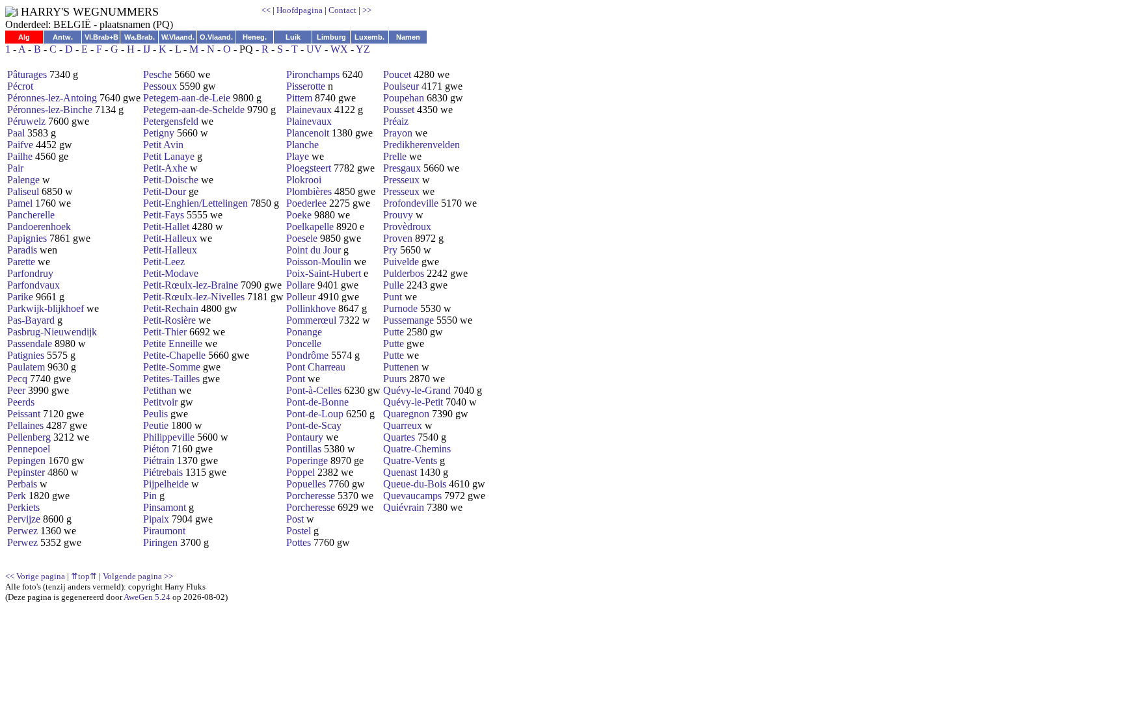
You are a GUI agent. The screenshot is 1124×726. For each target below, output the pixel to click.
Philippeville (168, 437)
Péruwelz (26, 121)
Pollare (300, 285)
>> (366, 10)
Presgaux (402, 168)
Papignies (27, 238)
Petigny (158, 132)
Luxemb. (369, 37)
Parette (21, 261)
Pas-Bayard (31, 320)
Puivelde (401, 261)
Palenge (23, 179)
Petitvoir (160, 402)
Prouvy (398, 214)
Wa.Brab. (139, 37)
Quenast (400, 472)
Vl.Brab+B (101, 37)
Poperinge (307, 460)
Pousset (398, 109)
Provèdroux (407, 226)
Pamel (20, 203)
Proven (397, 238)
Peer (16, 390)
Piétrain (158, 460)
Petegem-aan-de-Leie (186, 97)
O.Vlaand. (216, 37)
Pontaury (304, 437)
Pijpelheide (166, 483)
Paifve (20, 144)
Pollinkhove (311, 308)
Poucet (397, 74)
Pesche (157, 74)
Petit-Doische (170, 179)
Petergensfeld (170, 121)
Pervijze (23, 519)
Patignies (25, 355)
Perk (16, 495)
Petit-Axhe (165, 168)
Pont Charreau (315, 366)
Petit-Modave (170, 273)
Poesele (301, 238)
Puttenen (401, 366)
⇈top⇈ (84, 576)
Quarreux (402, 425)
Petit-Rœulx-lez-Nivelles (194, 296)
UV (314, 49)
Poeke (299, 214)
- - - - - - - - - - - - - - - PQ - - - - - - (245, 323)
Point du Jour (313, 249)
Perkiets (23, 507)
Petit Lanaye (168, 156)
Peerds (20, 402)
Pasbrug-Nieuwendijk (52, 331)
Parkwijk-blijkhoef (45, 308)
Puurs (395, 378)
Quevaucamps (412, 495)
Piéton (156, 448)
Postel (298, 530)
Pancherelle (31, 214)
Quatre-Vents (410, 460)
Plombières (309, 191)
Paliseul (23, 191)
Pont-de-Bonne (317, 402)
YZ (363, 49)
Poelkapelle (310, 226)
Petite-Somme (171, 366)
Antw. (63, 37)
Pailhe (20, 156)
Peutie (155, 425)
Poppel (300, 472)
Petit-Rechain (170, 308)
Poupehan (403, 97)
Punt (392, 296)
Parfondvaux (33, 285)
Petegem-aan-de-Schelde (194, 109)
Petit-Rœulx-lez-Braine (190, 285)
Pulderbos (403, 273)
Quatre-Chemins (417, 448)
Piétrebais (163, 472)
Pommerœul (311, 320)
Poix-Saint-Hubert (323, 273)
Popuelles (306, 483)
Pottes (298, 542)
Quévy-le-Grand (417, 390)
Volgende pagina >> (138, 576)
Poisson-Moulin (318, 261)
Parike (20, 296)
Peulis (155, 413)
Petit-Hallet (166, 226)
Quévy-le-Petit (413, 402)
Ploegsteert (308, 168)
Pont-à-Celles (313, 390)
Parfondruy (30, 273)
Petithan (159, 390)
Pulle (393, 285)
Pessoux (160, 86)
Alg (24, 37)
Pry (390, 249)
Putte (393, 331)
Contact (342, 10)
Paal (16, 132)
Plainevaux (309, 109)
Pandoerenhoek (39, 226)
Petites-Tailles (171, 378)
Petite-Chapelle (174, 355)
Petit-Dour (164, 191)
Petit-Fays (163, 214)
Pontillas (303, 448)
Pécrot (20, 86)
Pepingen (26, 460)
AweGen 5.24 (147, 597)
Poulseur (401, 86)
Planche (302, 144)
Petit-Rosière (169, 320)
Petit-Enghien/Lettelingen (195, 203)
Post (295, 519)
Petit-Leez (164, 261)
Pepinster (26, 472)
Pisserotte (305, 86)
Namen (408, 37)
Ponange (304, 331)
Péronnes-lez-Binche (49, 109)
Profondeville (410, 203)
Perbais (22, 483)
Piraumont (164, 530)
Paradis (22, 249)
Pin (150, 495)
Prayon (397, 132)
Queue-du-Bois (414, 483)
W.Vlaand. (177, 37)
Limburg (331, 37)
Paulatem (26, 366)
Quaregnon (406, 413)
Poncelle (303, 343)
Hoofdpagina (299, 10)
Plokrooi (303, 179)
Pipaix (156, 519)
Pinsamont (164, 507)
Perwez (22, 530)
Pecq (17, 378)
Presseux (401, 179)
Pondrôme (307, 355)
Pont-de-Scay (313, 425)
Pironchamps (313, 74)
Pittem (299, 97)
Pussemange (408, 320)
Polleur (300, 296)
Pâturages (27, 74)
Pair (15, 168)
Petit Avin (163, 144)
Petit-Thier (165, 331)
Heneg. (255, 37)
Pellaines (25, 425)
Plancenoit (307, 132)
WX (339, 49)
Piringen (160, 542)
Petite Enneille (172, 343)
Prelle (395, 156)
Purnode (400, 308)
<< (266, 10)
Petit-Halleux (170, 238)
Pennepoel (28, 448)
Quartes (399, 437)
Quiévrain (403, 507)
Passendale (29, 343)
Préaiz (395, 121)
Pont (295, 378)
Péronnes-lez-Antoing (52, 97)
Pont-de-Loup (314, 413)
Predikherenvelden (421, 144)
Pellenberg (29, 437)
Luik (293, 37)
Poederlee (306, 203)
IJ (146, 49)
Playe (297, 156)
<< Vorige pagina (35, 576)
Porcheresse (310, 495)
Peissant (23, 413)
